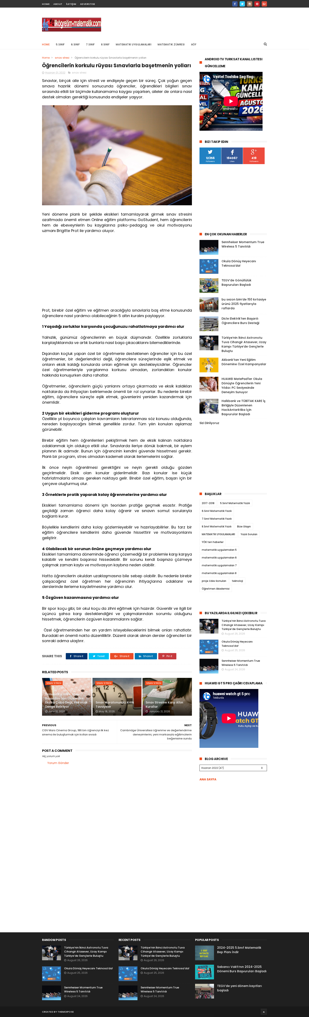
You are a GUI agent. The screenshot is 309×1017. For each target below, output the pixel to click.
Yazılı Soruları (249, 534)
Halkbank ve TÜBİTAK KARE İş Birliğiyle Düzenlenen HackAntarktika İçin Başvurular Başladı (243, 407)
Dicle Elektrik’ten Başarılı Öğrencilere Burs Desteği (240, 320)
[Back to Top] (264, 1012)
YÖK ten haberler (212, 542)
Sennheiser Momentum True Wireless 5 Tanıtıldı (243, 244)
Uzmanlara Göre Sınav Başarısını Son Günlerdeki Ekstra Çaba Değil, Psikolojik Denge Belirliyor (66, 700)
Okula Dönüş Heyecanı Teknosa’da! (239, 263)
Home (46, 44)
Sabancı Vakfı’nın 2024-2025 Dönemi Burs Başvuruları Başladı (242, 969)
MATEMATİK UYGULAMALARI (133, 44)
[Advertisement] (190, 23)
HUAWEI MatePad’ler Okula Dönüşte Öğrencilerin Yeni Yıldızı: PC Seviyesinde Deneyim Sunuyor (242, 385)
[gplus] (264, 4)
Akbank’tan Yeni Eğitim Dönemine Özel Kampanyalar (244, 362)
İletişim (71, 4)
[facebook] (235, 4)
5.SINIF (60, 44)
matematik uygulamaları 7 (219, 565)
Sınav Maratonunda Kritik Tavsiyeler (115, 704)
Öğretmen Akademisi (216, 588)
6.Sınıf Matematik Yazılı (217, 511)
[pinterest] (257, 4)
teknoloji (237, 581)
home (46, 4)
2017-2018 (208, 503)
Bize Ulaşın (244, 526)
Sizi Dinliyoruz (209, 423)
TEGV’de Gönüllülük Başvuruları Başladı (236, 282)
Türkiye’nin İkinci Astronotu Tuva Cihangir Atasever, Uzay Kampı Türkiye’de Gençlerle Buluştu (244, 344)
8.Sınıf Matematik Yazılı (216, 526)
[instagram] (249, 4)
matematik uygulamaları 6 (219, 557)
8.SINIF (105, 44)
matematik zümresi (171, 44)
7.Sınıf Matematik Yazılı (217, 518)
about (57, 4)
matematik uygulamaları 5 (219, 550)
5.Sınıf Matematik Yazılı (235, 503)
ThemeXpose (66, 1011)
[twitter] (242, 4)
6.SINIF (75, 44)
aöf (194, 44)
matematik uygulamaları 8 (219, 573)
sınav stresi (62, 57)
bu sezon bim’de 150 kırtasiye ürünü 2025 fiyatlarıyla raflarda (244, 303)
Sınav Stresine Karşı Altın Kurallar (164, 704)
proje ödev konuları (214, 581)
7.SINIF (90, 44)
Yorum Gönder (58, 763)
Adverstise (87, 4)
